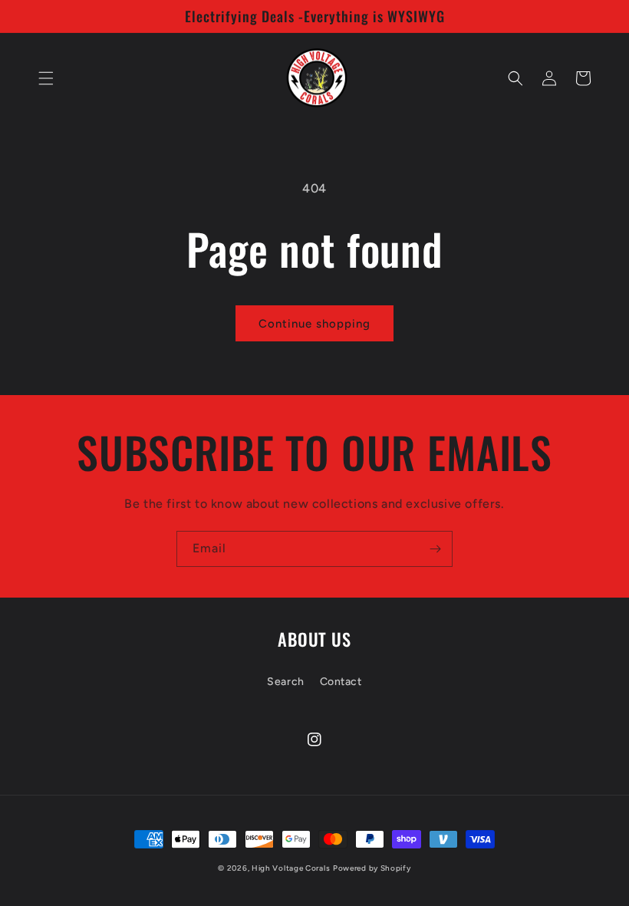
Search (286, 681)
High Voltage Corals (291, 868)
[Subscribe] (435, 549)
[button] (46, 78)
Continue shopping (314, 324)
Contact (341, 681)
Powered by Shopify (372, 868)
